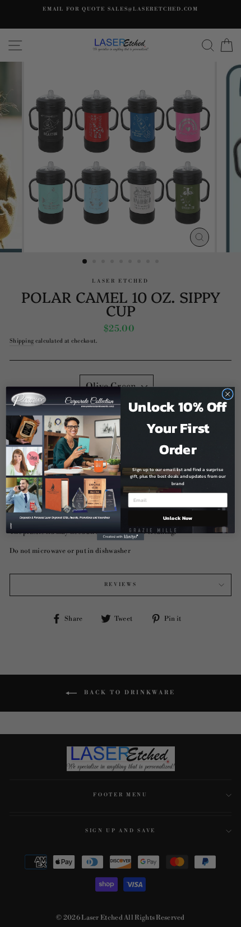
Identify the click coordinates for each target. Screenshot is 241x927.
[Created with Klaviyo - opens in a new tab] (120, 537)
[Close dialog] (228, 394)
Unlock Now (177, 518)
